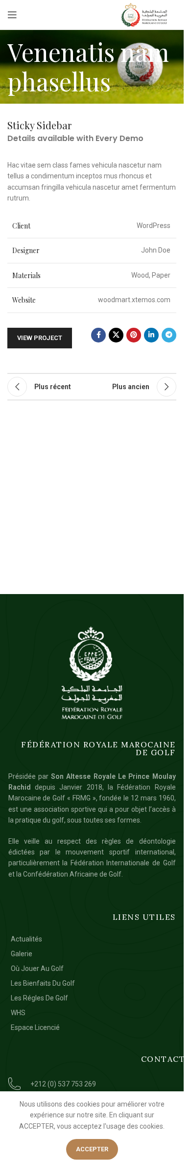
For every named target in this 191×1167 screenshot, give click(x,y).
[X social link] (116, 335)
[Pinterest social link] (133, 335)
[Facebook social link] (98, 335)
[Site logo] (144, 14)
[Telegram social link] (169, 335)
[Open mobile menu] (12, 15)
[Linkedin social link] (151, 335)
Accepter (92, 1149)
